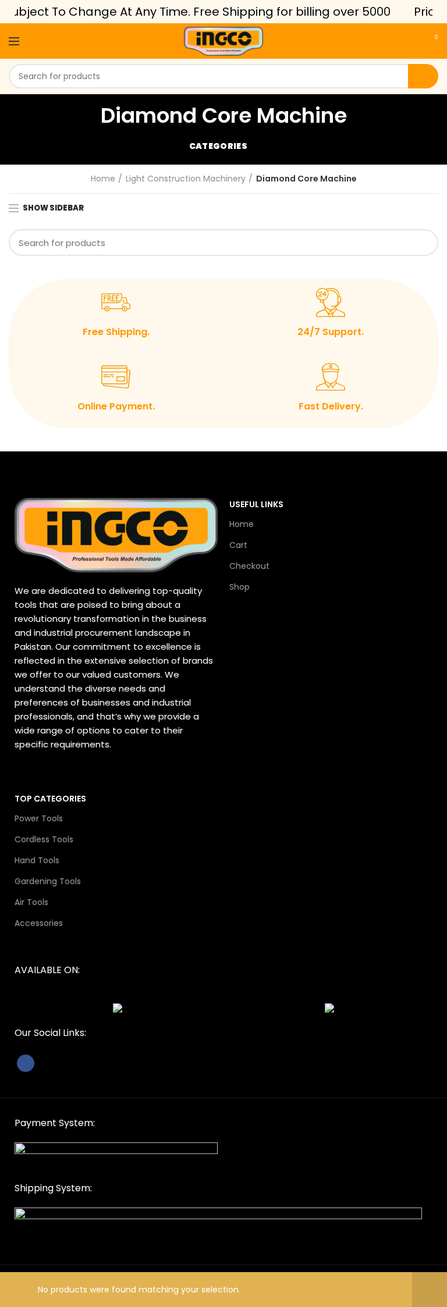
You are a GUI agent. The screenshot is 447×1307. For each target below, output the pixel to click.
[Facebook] (25, 1063)
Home (103, 178)
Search (423, 76)
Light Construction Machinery (186, 178)
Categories (218, 146)
